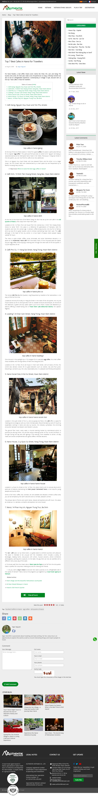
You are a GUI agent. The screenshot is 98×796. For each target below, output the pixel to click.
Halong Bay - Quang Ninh (77, 58)
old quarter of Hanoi (37, 609)
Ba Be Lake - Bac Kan (75, 44)
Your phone (38, 662)
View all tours (33, 595)
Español (84, 1)
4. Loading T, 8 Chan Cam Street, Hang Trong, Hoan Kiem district (27, 92)
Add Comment (11, 684)
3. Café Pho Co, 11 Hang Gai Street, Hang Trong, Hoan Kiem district (28, 91)
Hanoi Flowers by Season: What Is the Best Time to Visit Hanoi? (54, 707)
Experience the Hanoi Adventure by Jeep (31, 734)
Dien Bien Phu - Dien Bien (77, 64)
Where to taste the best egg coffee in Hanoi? (32, 169)
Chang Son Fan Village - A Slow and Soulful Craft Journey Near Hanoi (32, 709)
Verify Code (37, 669)
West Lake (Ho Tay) (36, 564)
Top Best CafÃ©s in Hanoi (13, 609)
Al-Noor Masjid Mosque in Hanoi (17, 584)
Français (93, 1)
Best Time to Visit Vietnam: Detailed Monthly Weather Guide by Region (77, 123)
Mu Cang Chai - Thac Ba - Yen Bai (79, 47)
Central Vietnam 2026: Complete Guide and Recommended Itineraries (77, 86)
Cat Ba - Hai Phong (75, 61)
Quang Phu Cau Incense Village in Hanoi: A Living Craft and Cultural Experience (11, 737)
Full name (37, 649)
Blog (9, 15)
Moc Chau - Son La (75, 41)
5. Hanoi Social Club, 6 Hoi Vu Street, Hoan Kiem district (24, 94)
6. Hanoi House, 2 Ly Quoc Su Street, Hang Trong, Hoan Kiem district (28, 96)
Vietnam (48, 8)
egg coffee (26, 609)
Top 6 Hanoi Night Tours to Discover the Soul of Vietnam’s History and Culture (12, 712)
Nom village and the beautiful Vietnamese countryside (24, 581)
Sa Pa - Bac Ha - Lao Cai (76, 39)
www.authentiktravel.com (60, 784)
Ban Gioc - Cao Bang (75, 50)
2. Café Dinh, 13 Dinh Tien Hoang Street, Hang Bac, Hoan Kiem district (29, 89)
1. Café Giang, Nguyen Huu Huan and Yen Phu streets (24, 87)
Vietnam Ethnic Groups (62, 8)
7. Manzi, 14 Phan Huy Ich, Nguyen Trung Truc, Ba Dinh (24, 98)
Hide (34, 84)
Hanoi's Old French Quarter (15, 587)
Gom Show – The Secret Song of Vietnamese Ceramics (54, 734)
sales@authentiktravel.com (48, 1)
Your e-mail (38, 656)
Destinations (90, 8)
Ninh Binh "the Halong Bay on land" (80, 52)
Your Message (6, 649)
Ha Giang (72, 33)
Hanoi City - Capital (75, 30)
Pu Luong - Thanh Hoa (76, 55)
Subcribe (78, 780)
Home (40, 8)
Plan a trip (78, 8)
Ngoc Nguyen (22, 66)
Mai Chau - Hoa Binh (75, 36)
